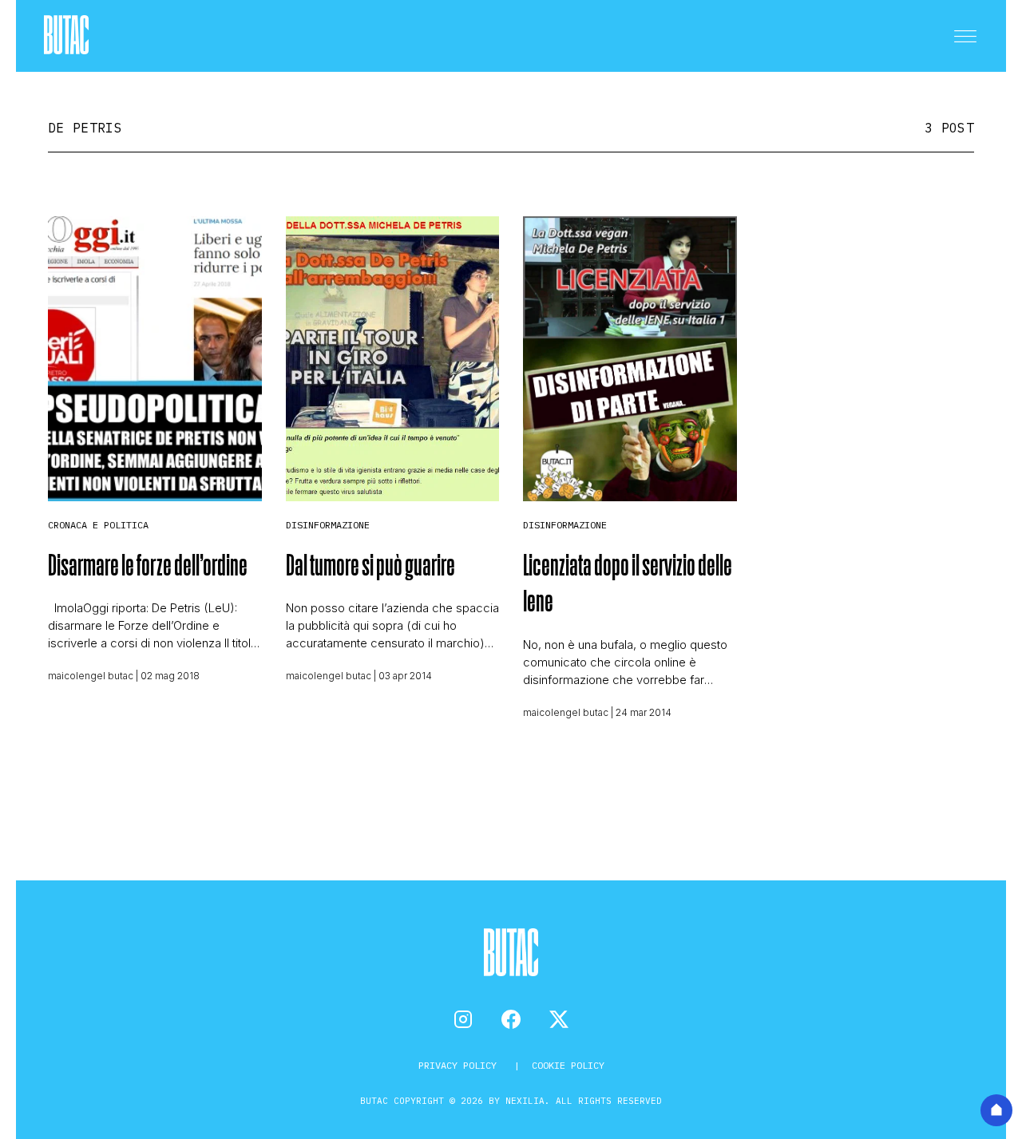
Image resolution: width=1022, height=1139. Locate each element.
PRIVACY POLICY (460, 1065)
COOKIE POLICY (568, 1065)
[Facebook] (511, 1019)
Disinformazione (328, 525)
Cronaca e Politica (98, 525)
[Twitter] (559, 1019)
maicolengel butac (90, 676)
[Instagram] (463, 1019)
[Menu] (965, 36)
